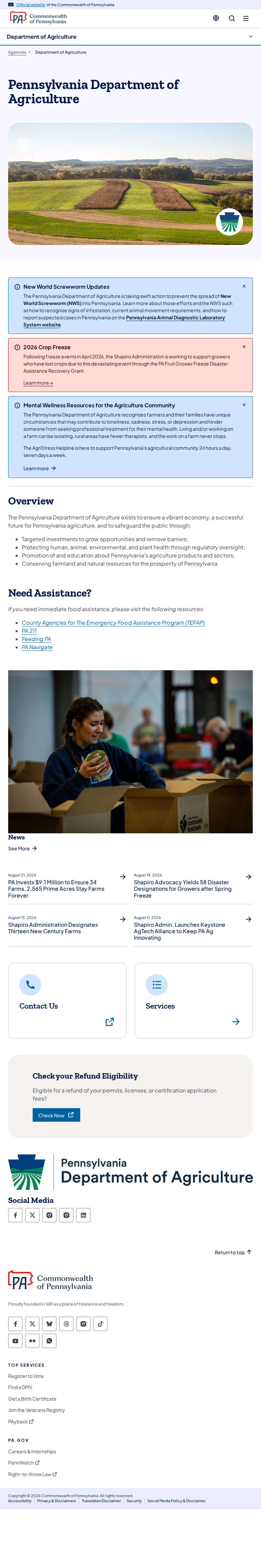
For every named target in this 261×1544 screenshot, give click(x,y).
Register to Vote (26, 1376)
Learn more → (38, 382)
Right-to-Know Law (29, 1474)
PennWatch (21, 1463)
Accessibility (20, 1500)
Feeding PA (36, 638)
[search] (232, 18)
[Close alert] (244, 286)
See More (19, 848)
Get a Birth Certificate (32, 1399)
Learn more (36, 468)
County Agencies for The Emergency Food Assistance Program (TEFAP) (113, 622)
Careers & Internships (32, 1451)
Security (134, 1500)
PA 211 (29, 630)
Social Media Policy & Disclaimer (176, 1500)
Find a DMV (20, 1387)
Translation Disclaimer (101, 1500)
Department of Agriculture (41, 36)
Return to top (230, 1252)
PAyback (18, 1421)
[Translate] (216, 18)
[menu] (246, 18)
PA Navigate (37, 647)
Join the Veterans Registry (36, 1410)
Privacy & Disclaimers (56, 1500)
